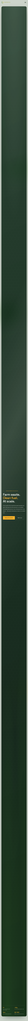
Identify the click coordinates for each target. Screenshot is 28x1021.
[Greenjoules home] (5, 2)
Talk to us (20, 517)
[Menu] (25, 2)
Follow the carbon (9, 517)
